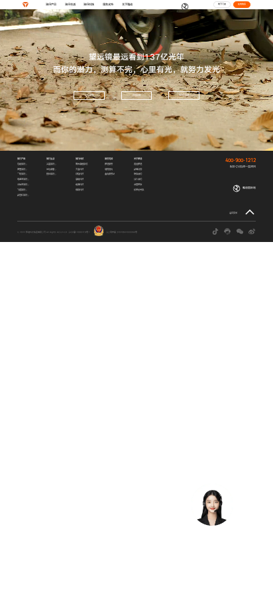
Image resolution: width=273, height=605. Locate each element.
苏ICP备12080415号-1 (79, 232)
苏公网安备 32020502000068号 (121, 232)
